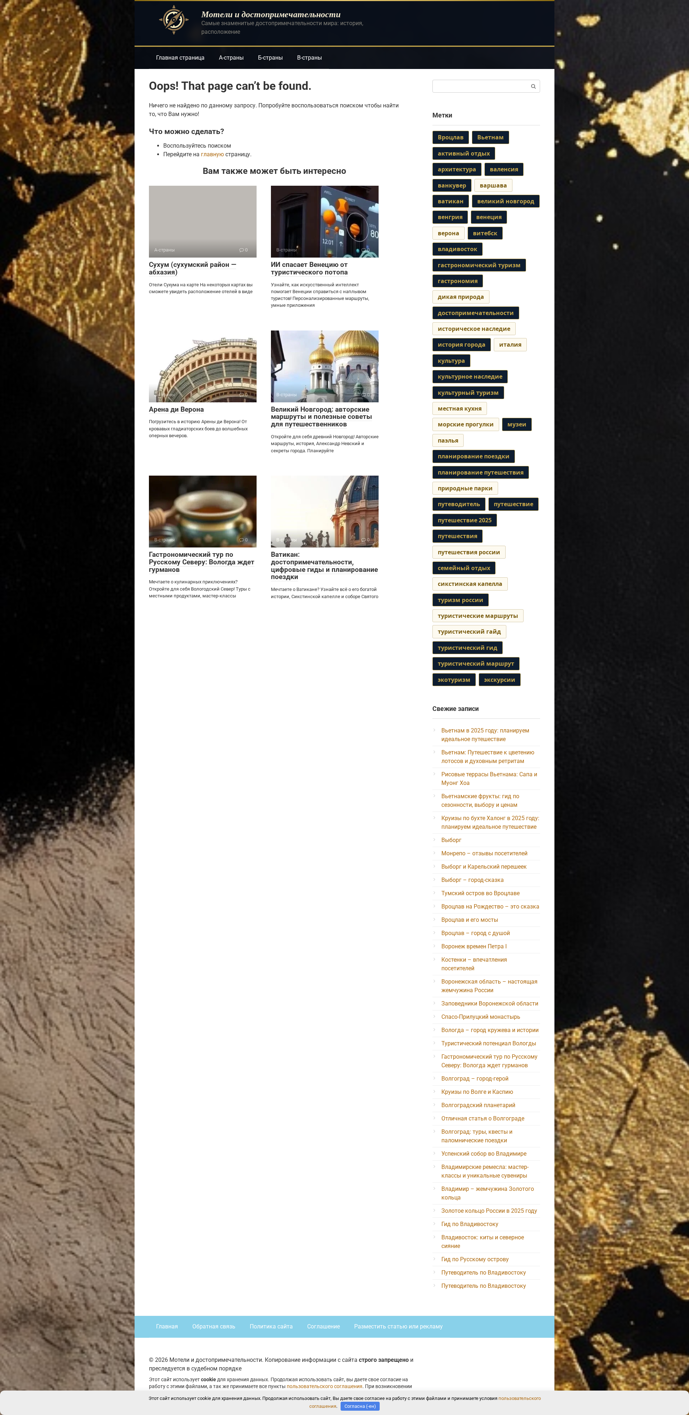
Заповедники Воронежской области (489, 1003)
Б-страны (270, 57)
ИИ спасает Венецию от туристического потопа (309, 268)
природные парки (465, 488)
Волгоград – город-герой (474, 1078)
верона (448, 233)
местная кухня (460, 408)
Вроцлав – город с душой (475, 933)
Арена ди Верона (176, 409)
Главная (167, 1326)
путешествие (513, 504)
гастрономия (458, 281)
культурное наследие (470, 376)
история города (462, 344)
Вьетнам (490, 137)
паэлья (448, 440)
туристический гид (467, 648)
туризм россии (460, 600)
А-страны (231, 57)
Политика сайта (271, 1326)
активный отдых (464, 153)
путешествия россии (469, 552)
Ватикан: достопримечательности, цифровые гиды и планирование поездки (324, 565)
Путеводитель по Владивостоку (483, 1272)
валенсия (504, 169)
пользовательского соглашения (324, 1386)
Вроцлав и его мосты (469, 919)
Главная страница (180, 57)
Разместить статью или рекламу (398, 1326)
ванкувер (452, 185)
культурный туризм (468, 393)
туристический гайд (469, 631)
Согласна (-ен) (360, 1406)
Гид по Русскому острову (475, 1259)
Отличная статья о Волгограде (482, 1118)
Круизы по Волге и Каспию (477, 1091)
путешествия (457, 536)
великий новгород (505, 201)
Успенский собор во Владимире (483, 1153)
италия (510, 344)
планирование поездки (474, 456)
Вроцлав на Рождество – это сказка (490, 906)
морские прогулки (466, 424)
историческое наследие (474, 329)
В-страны (309, 57)
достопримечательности (476, 313)
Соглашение (323, 1326)
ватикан (451, 201)
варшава (493, 185)
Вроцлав (451, 137)
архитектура (457, 169)
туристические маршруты (478, 616)
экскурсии (499, 680)
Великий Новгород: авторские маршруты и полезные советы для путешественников (321, 417)
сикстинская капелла (470, 584)
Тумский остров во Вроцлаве (480, 893)
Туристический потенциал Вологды (488, 1043)
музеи (516, 424)
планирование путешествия (481, 472)
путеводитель (459, 504)
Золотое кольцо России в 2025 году (489, 1210)
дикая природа (461, 297)
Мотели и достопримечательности (271, 14)
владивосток (457, 249)
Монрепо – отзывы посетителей (484, 853)
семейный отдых (464, 568)
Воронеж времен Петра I (474, 946)
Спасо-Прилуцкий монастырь (480, 1016)
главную (212, 154)
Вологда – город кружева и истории (490, 1030)
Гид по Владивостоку (469, 1224)
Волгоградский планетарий (478, 1105)
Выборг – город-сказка (472, 880)
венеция (489, 217)
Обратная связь (213, 1326)
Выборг (451, 840)
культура (451, 361)
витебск (485, 233)
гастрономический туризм (479, 265)
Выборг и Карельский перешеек (484, 866)
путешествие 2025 (465, 520)
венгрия (450, 217)
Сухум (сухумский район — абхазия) (192, 268)
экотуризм (454, 680)
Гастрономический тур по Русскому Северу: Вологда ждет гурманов (201, 562)
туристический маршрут (476, 663)
